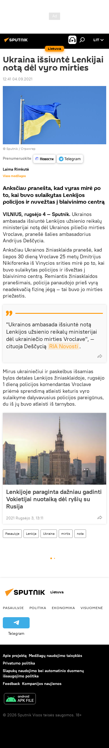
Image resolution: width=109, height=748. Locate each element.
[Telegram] (70, 159)
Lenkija (31, 533)
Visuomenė (91, 607)
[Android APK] (20, 699)
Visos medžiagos (14, 176)
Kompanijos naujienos (41, 683)
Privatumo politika (19, 663)
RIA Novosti (63, 346)
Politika (37, 607)
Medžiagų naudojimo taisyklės (55, 655)
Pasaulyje (12, 533)
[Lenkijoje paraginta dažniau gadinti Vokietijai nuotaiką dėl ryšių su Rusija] (54, 449)
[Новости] (44, 159)
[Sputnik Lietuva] (17, 42)
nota (80, 533)
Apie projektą (15, 655)
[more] (99, 356)
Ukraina (48, 533)
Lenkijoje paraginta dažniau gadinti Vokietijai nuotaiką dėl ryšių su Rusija (54, 499)
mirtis (65, 533)
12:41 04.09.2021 (17, 79)
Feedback (11, 683)
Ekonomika (63, 607)
